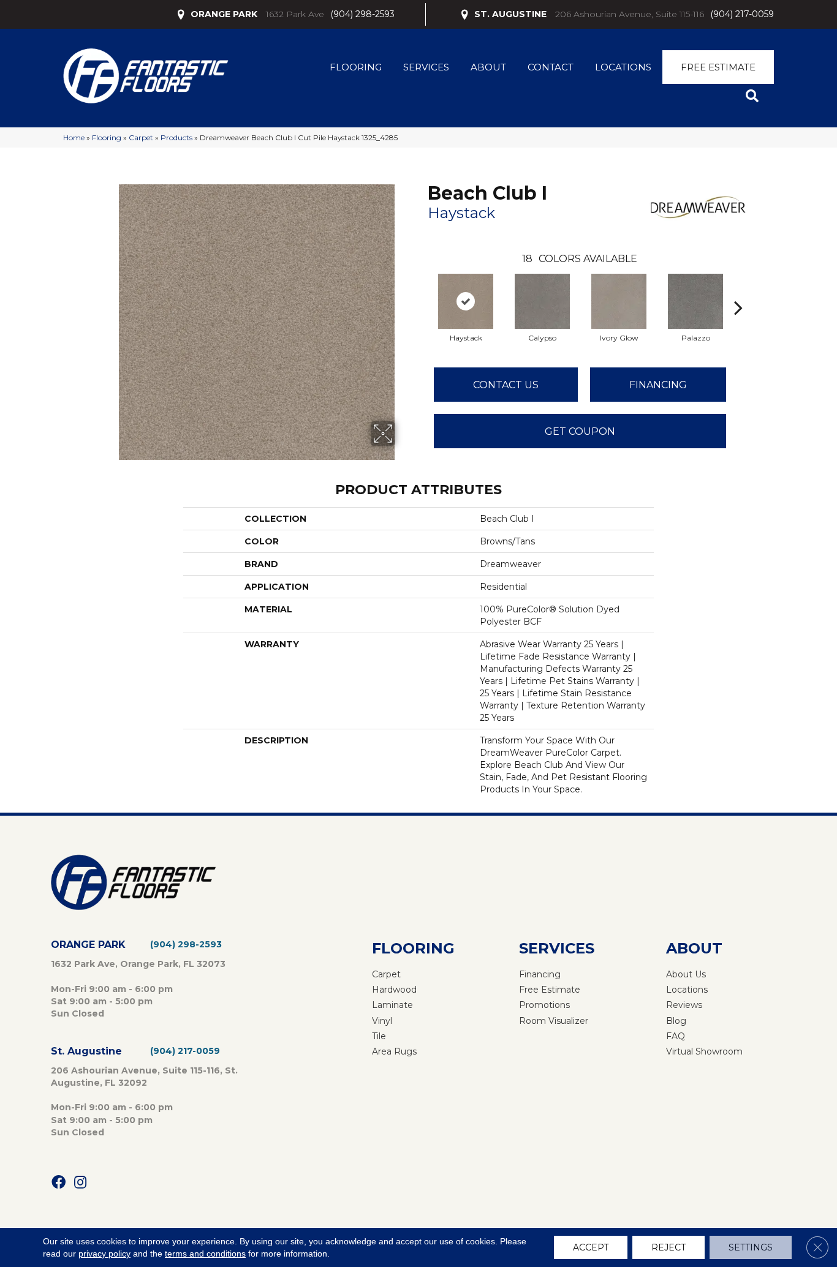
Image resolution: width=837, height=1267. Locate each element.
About (488, 67)
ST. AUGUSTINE (510, 14)
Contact (551, 67)
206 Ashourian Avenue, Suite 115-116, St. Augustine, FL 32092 (144, 1076)
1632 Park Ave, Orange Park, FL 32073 (138, 963)
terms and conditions (205, 1253)
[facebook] (58, 1182)
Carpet (141, 137)
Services (426, 67)
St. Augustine (86, 1051)
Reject (668, 1247)
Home (74, 137)
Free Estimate (718, 67)
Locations (623, 67)
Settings (751, 1247)
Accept (590, 1247)
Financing (658, 385)
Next (738, 289)
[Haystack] (465, 301)
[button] (754, 96)
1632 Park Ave (295, 14)
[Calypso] (542, 301)
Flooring (356, 67)
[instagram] (80, 1182)
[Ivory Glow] (619, 301)
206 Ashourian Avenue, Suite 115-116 (629, 14)
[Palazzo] (695, 301)
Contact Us (506, 385)
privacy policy (104, 1253)
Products (176, 137)
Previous (421, 289)
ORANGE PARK (224, 14)
